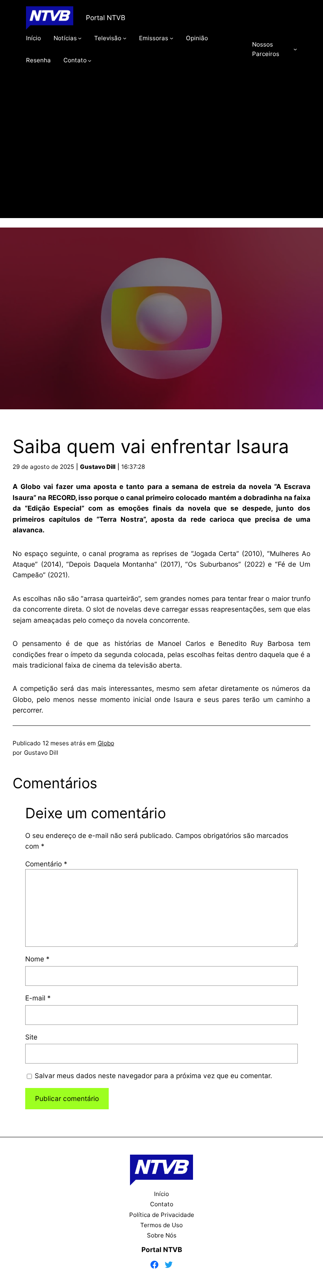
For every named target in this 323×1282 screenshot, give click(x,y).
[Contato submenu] (89, 60)
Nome (37, 959)
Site (31, 1037)
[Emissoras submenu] (171, 38)
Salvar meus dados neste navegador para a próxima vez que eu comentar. (153, 1075)
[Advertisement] (161, 152)
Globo (106, 743)
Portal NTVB (105, 17)
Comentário (46, 864)
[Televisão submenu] (124, 38)
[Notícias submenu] (80, 38)
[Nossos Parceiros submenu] (295, 49)
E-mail (38, 998)
